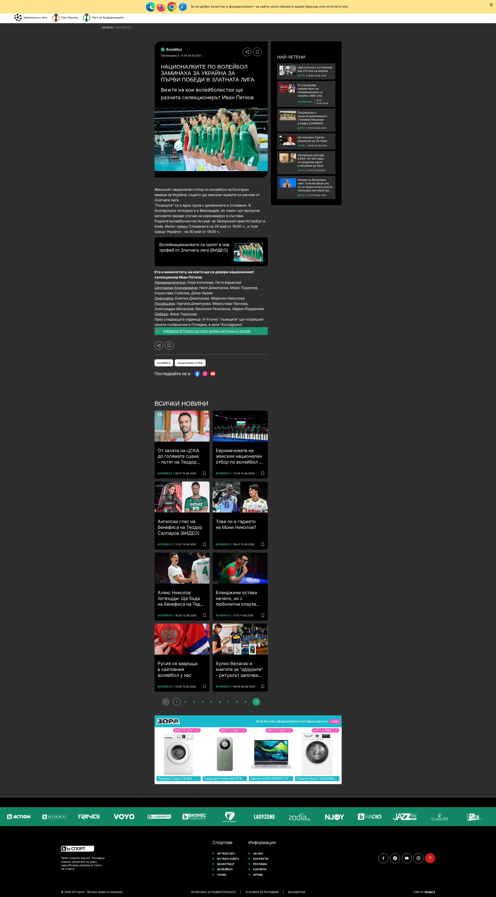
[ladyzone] (249, 816)
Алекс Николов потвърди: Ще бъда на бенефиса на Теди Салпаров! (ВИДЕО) (180, 598)
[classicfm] (424, 816)
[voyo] (109, 816)
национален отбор (190, 362)
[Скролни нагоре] (430, 858)
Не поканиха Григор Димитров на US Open (312, 139)
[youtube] (407, 858)
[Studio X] (429, 892)
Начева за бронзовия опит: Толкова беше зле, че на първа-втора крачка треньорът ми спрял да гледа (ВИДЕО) (315, 185)
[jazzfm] (389, 816)
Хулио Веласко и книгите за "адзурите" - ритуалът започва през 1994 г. (239, 669)
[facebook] (383, 858)
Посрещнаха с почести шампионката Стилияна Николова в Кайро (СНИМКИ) (312, 118)
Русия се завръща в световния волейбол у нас (177, 669)
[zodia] (284, 816)
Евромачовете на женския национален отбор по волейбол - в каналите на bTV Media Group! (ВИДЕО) (240, 456)
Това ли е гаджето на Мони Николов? (236, 524)
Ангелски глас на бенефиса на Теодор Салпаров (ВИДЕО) (180, 527)
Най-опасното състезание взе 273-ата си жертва (315, 69)
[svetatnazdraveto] (214, 816)
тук (335, 721)
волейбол (163, 362)
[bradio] (354, 816)
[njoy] (319, 816)
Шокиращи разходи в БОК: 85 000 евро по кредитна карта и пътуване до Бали (311, 160)
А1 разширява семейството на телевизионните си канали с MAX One (310, 90)
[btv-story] (39, 816)
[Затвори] (491, 4)
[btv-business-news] (179, 816)
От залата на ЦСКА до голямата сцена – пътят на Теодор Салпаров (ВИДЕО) (178, 456)
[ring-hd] (74, 816)
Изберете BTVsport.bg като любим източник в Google (206, 331)
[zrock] (459, 816)
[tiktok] (395, 858)
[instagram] (418, 858)
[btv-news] (144, 816)
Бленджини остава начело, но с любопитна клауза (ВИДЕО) (236, 598)
